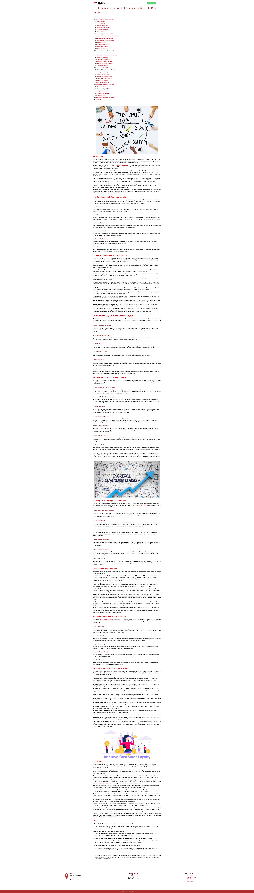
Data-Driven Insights (102, 46)
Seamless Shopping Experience (105, 38)
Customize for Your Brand (103, 93)
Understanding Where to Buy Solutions (105, 34)
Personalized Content (102, 57)
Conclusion (98, 99)
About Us (128, 3)
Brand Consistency (102, 48)
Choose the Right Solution (103, 89)
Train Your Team (101, 95)
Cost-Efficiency (101, 23)
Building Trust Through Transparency (104, 67)
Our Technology (113, 3)
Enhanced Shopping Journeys (104, 61)
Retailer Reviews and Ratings (104, 76)
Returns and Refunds (102, 80)
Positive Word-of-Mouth (103, 25)
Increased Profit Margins (103, 27)
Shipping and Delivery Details (104, 78)
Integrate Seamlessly (102, 91)
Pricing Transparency (102, 72)
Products (121, 3)
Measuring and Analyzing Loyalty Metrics (105, 97)
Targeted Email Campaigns (104, 59)
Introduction (98, 17)
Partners (139, 3)
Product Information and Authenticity (106, 70)
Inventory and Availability (103, 74)
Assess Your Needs (101, 86)
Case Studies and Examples (102, 82)
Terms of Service (190, 880)
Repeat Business (101, 21)
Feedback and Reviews (102, 65)
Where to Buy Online (191, 875)
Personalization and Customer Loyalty (104, 50)
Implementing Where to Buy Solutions (104, 84)
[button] (159, 12)
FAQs (97, 101)
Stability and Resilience (103, 29)
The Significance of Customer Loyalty (104, 19)
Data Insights (100, 31)
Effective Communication (103, 44)
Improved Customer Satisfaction (105, 40)
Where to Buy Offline (191, 877)
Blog (133, 3)
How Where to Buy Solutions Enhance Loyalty (106, 36)
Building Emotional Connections (105, 63)
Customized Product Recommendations (107, 55)
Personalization (101, 42)
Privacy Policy (190, 881)
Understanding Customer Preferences (106, 53)
